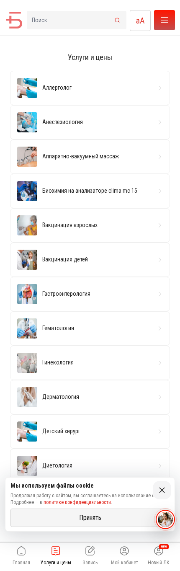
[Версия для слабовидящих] (140, 20)
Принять (90, 518)
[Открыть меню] (164, 20)
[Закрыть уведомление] (162, 490)
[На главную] (14, 20)
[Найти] (117, 20)
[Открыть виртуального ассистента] (165, 519)
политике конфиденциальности (77, 502)
